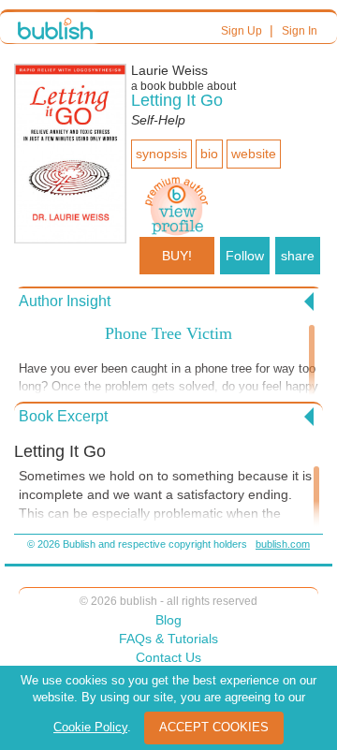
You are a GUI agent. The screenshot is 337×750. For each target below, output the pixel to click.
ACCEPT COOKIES (214, 727)
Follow (245, 255)
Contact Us (168, 657)
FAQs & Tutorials (168, 638)
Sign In (299, 30)
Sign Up (241, 30)
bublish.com (283, 544)
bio (209, 153)
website (253, 153)
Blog (168, 619)
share (298, 255)
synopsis (161, 153)
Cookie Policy (90, 727)
